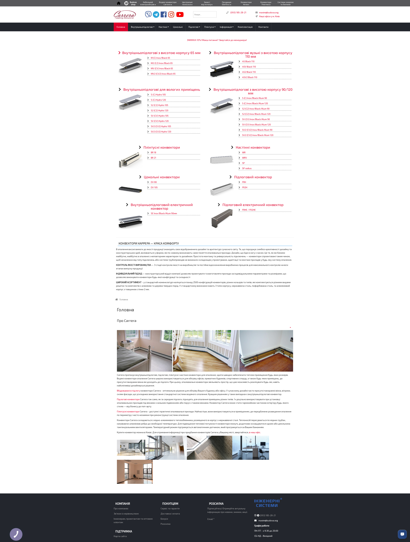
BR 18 (153, 152)
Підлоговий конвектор (253, 177)
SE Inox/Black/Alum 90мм (164, 213)
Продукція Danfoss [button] (226, 3)
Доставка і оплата (170, 513)
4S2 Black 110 (249, 72)
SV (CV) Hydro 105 (159, 115)
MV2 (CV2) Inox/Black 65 (163, 73)
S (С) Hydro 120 (158, 99)
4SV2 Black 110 (249, 77)
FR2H (244, 187)
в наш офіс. (255, 432)
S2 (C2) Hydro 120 (159, 110)
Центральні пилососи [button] (187, 3)
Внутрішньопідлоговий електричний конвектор (162, 206)
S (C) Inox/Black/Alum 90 (254, 98)
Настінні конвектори (253, 147)
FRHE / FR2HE (249, 209)
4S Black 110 (248, 61)
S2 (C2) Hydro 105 (159, 105)
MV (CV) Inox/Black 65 (162, 68)
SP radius (247, 168)
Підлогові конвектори (128, 399)
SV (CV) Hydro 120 (160, 121)
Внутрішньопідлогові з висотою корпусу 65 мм (161, 52)
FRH (244, 182)
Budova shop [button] (133, 3)
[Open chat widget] (402, 534)
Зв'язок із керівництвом (126, 513)
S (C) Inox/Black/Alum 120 (255, 103)
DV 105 (154, 187)
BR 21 (153, 157)
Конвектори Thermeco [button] (265, 3)
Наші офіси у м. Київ (269, 16)
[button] (119, 3)
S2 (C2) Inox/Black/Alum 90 (256, 108)
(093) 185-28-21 (238, 12)
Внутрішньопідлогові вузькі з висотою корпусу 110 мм (253, 54)
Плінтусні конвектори (162, 147)
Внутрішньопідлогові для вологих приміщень (161, 89)
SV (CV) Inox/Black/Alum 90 (256, 119)
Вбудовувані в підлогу (128, 390)
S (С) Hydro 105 (158, 94)
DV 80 (154, 182)
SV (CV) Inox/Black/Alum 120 (256, 124)
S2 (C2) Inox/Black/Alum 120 (256, 114)
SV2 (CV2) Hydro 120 (161, 131)
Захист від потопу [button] (206, 3)
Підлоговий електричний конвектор (252, 204)
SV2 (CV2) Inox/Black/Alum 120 (257, 135)
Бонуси (164, 518)
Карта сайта (120, 536)
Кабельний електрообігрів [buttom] (147, 3)
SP (243, 163)
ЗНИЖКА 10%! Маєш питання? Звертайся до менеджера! (206, 40)
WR (244, 152)
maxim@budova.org (269, 12)
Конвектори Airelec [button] (246, 3)
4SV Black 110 (249, 66)
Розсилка (165, 523)
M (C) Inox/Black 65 (160, 57)
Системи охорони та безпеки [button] (286, 3)
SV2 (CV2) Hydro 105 (161, 126)
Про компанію (121, 508)
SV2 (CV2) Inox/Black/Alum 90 (257, 129)
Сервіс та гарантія (170, 508)
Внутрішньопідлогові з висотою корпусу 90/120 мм (252, 91)
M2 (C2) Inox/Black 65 (162, 63)
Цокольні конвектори (162, 177)
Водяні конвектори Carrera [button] (167, 3)
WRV (244, 157)
